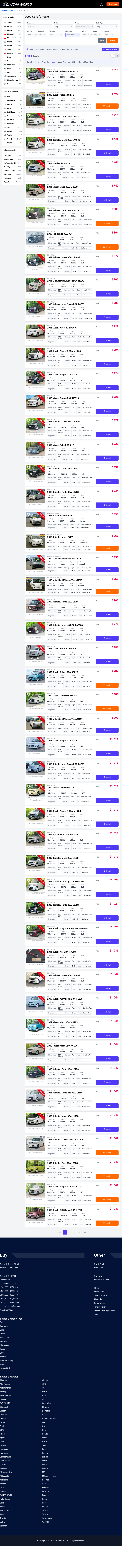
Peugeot (45, 1487)
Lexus (44, 1461)
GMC (2, 1430)
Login (101, 5)
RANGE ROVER (6, 1495)
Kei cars (3, 1341)
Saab (2, 1503)
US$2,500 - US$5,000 (9, 1299)
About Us (98, 1299)
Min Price (52, 31)
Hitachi (3, 1434)
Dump (2, 1334)
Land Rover (5, 1461)
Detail (108, 85)
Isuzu (44, 1441)
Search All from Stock (9, 1267)
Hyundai (3, 1438)
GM (43, 1426)
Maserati (3, 1468)
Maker (56, 23)
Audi (44, 1388)
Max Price (68, 31)
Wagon (3, 1364)
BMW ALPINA (5, 1395)
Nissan (3, 1484)
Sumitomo (4, 1510)
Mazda (45, 1468)
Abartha (3, 1380)
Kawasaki (4, 1449)
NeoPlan (45, 1480)
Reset (102, 40)
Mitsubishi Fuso (49, 1476)
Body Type (99, 23)
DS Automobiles (49, 1418)
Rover (44, 1499)
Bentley (3, 1392)
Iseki (2, 1441)
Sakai (44, 1503)
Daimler (3, 1415)
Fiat (43, 1422)
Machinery (4, 1345)
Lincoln (3, 1464)
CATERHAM (5, 1403)
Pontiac (3, 1491)
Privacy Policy (100, 1307)
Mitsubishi (4, 1476)
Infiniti (44, 1438)
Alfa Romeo (5, 1384)
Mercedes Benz (6, 1472)
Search (112, 40)
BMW (44, 1392)
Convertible (4, 1326)
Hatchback (4, 1337)
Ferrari (2, 1422)
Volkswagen (47, 1518)
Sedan (2, 1349)
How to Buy (99, 1291)
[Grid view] (117, 55)
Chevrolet (4, 1407)
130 (79, 1232)
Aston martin (5, 1388)
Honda (45, 1434)
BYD (44, 1395)
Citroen (3, 1411)
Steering (106, 31)
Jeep (44, 1445)
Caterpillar (46, 1403)
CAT (44, 1399)
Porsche (45, 1491)
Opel (44, 1484)
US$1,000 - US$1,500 (9, 1287)
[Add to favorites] (28, 70)
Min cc (84, 31)
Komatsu (4, 1453)
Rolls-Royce (5, 1499)
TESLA (45, 1514)
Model (77, 23)
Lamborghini (5, 1457)
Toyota (3, 1518)
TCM (2, 1514)
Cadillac (3, 1399)
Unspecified (5, 1368)
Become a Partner (101, 1279)
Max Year (41, 31)
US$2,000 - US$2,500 (9, 1295)
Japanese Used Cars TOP (10, 10)
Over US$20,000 (6, 1310)
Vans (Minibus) (6, 1360)
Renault (45, 1495)
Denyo (45, 1415)
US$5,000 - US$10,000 (9, 1302)
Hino (44, 1430)
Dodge (2, 1418)
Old (37, 62)
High (48, 62)
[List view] (113, 55)
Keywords (30, 23)
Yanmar (3, 1526)
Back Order (98, 1267)
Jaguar (3, 1445)
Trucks (3, 1357)
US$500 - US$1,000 (8, 1283)
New (33, 62)
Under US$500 (6, 1279)
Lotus (44, 1464)
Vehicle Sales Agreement (104, 1311)
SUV (2, 1353)
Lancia (45, 1457)
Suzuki (45, 1510)
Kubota (45, 1453)
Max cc (95, 31)
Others (2, 1487)
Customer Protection (102, 1295)
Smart (2, 1507)
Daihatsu (46, 1411)
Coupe (2, 1330)
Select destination (111, 49)
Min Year (29, 31)
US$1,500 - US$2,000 (9, 1291)
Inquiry (108, 106)
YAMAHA (46, 1522)
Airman (45, 1380)
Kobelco (45, 1449)
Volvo (2, 1522)
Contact (97, 1314)
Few (91, 62)
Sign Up (114, 4)
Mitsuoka (4, 1480)
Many (86, 62)
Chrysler (45, 1407)
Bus (1, 1322)
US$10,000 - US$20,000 (10, 1306)
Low (53, 62)
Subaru (45, 1507)
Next (85, 1232)
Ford (2, 1426)
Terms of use (99, 1303)
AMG (44, 1384)
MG (43, 1472)
